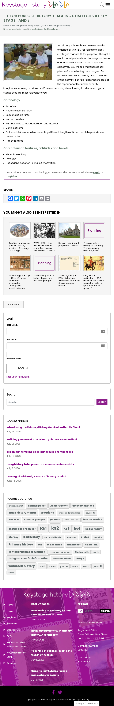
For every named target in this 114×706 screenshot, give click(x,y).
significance (74, 544)
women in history (21, 566)
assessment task (83, 505)
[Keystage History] (35, 4)
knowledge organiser (22, 529)
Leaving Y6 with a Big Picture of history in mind (36, 476)
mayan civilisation (53, 537)
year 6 (75, 566)
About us (12, 623)
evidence (13, 519)
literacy (13, 537)
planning (98, 537)
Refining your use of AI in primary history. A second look (42, 439)
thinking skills (82, 552)
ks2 (55, 528)
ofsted (85, 537)
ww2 (42, 566)
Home (10, 604)
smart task (91, 544)
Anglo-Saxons (59, 505)
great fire (55, 519)
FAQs (9, 636)
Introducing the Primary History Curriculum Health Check (44, 427)
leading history (93, 529)
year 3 (52, 566)
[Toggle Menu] (108, 4)
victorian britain (62, 558)
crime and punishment (70, 513)
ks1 (43, 528)
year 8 (97, 566)
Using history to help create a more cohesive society (40, 464)
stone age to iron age (60, 552)
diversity (90, 513)
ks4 (77, 528)
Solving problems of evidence (26, 551)
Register (11, 617)
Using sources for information (28, 558)
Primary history (20, 544)
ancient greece (37, 505)
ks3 (67, 528)
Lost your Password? (18, 377)
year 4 (64, 566)
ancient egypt (15, 506)
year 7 (86, 566)
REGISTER (13, 304)
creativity (47, 512)
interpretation (92, 519)
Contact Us (13, 629)
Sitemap (11, 663)
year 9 (11, 572)
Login (10, 611)
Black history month (22, 512)
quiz (40, 544)
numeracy (71, 537)
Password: (13, 339)
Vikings (80, 558)
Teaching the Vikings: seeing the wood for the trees (40, 452)
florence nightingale (34, 519)
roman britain (54, 544)
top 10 (96, 552)
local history (31, 537)
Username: (12, 325)
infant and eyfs (71, 520)
